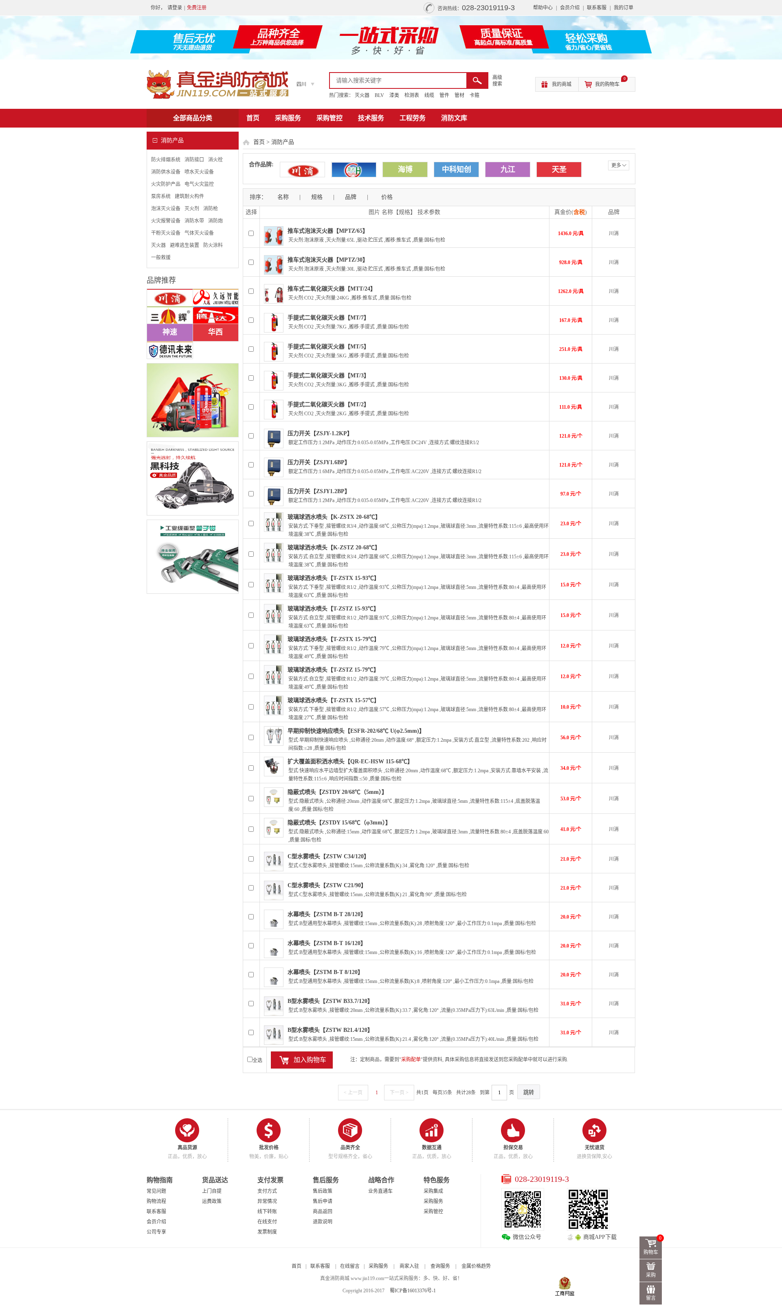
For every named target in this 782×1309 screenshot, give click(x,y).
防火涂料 (213, 245)
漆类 (394, 95)
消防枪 (210, 209)
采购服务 (288, 118)
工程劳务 (413, 118)
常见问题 (156, 1191)
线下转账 (267, 1211)
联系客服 (596, 8)
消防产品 (282, 142)
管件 (444, 95)
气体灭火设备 (199, 233)
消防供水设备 (165, 172)
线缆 (429, 95)
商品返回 (322, 1211)
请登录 (174, 8)
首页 (252, 118)
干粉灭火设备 (165, 233)
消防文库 (454, 118)
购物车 (653, 1245)
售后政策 (322, 1191)
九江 (508, 169)
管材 (459, 95)
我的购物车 (610, 82)
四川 (301, 84)
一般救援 (161, 257)
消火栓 (215, 160)
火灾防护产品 (165, 184)
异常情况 (267, 1201)
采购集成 (433, 1191)
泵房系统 (161, 196)
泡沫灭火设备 (165, 209)
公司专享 (156, 1232)
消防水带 (194, 221)
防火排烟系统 (165, 160)
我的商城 (561, 84)
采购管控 (329, 118)
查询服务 (440, 1266)
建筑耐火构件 (189, 196)
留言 (651, 1298)
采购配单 (411, 1059)
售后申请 (322, 1201)
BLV (379, 95)
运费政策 (212, 1201)
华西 (215, 332)
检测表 (411, 95)
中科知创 (456, 169)
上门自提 (212, 1191)
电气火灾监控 (199, 184)
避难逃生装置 (184, 245)
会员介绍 (570, 8)
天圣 (559, 169)
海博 (405, 169)
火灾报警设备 (165, 221)
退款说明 (322, 1222)
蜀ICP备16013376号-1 (413, 1291)
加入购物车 (310, 1059)
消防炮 (215, 221)
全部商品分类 (192, 118)
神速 (170, 332)
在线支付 (267, 1222)
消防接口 (194, 160)
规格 (317, 197)
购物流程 (156, 1201)
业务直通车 (380, 1191)
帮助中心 (543, 8)
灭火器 (362, 95)
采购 (651, 1275)
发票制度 (267, 1232)
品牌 (350, 197)
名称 (283, 197)
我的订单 (623, 8)
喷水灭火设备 (199, 172)
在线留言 (350, 1266)
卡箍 (474, 95)
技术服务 (371, 118)
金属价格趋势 (476, 1266)
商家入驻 (409, 1266)
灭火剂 (192, 209)
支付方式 (267, 1191)
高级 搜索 (497, 81)
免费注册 (196, 8)
